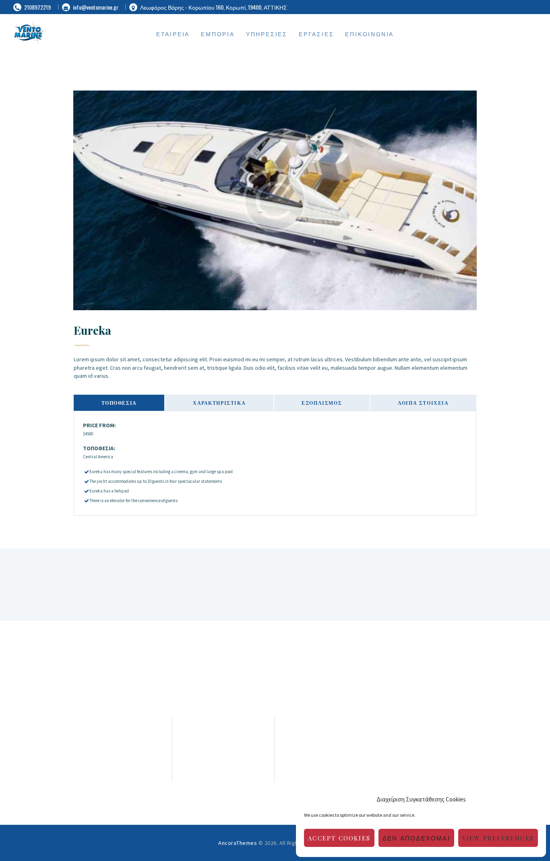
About (223, 737)
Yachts (223, 766)
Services (223, 756)
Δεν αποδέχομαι (416, 838)
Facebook (430, 737)
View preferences (498, 838)
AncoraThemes (237, 843)
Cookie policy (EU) (223, 776)
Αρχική (223, 747)
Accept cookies (339, 838)
